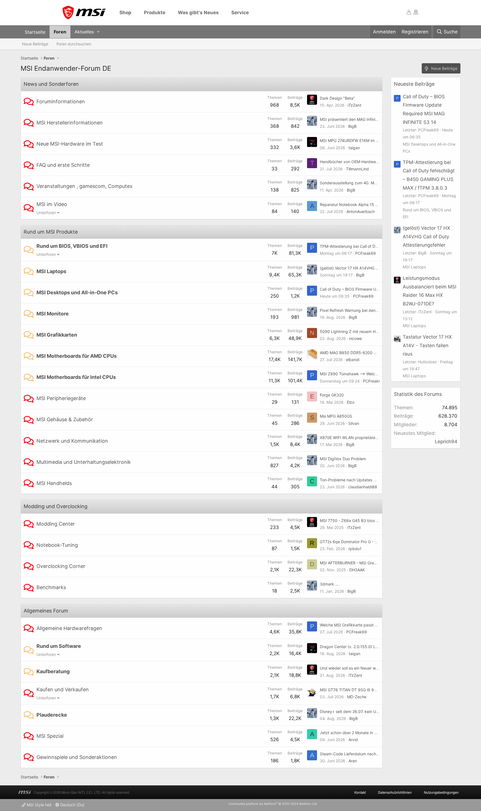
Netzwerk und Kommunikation (72, 441)
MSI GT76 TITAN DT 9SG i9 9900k (352, 689)
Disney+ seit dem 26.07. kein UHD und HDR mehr (364, 711)
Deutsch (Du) (71, 804)
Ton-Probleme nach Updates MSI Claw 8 (357, 479)
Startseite (35, 32)
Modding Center (55, 524)
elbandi (352, 359)
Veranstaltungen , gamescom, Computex (84, 186)
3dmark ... (329, 584)
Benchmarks (51, 587)
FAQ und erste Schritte (63, 165)
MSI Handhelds (54, 483)
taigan (354, 147)
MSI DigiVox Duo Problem (343, 458)
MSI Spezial (49, 736)
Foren (60, 32)
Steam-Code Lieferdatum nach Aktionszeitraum (363, 753)
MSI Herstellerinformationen (69, 123)
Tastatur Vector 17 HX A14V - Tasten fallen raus (427, 345)
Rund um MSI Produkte (51, 232)
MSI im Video (51, 204)
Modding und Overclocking (55, 506)
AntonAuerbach (361, 211)
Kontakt (360, 792)
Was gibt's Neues (198, 12)
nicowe (355, 338)
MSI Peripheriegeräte (61, 398)
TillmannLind (357, 168)
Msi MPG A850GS (336, 416)
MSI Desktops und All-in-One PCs (77, 292)
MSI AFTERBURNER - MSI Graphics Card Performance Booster (376, 562)
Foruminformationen (60, 101)
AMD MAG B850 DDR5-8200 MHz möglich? (359, 352)
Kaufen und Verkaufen (62, 689)
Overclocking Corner (60, 566)
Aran (353, 760)
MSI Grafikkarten (56, 335)
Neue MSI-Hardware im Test (69, 144)
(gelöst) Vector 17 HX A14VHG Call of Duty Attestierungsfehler (376, 268)
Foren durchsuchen (74, 43)
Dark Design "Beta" (337, 98)
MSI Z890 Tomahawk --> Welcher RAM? (356, 373)
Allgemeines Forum (46, 611)
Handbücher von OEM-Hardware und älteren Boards (367, 161)
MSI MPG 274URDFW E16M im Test (352, 140)
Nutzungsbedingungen (441, 792)
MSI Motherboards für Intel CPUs (76, 377)
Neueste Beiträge (414, 84)
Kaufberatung (53, 671)
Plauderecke (51, 715)
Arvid (353, 739)
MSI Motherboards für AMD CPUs (76, 356)
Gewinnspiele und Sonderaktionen (76, 757)
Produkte (154, 12)
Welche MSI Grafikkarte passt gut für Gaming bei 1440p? (372, 625)
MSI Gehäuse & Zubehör (64, 419)
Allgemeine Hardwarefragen (69, 628)
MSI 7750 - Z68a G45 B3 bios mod (352, 520)
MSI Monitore (52, 314)
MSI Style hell (38, 804)
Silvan (353, 423)
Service (240, 12)
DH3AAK (357, 569)
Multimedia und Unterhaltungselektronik (83, 462)
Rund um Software (58, 646)
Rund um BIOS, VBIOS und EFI (71, 246)
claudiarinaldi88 (362, 486)
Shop (125, 12)
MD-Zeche (356, 696)
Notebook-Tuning (57, 545)
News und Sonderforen (51, 84)
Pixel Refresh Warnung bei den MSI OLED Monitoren (367, 310)
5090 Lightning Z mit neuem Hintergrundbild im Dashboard (374, 331)
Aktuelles (84, 32)
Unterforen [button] (46, 212)
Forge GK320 (332, 395)
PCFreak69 (365, 253)
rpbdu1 (355, 548)
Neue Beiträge (35, 43)
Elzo (350, 402)
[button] (98, 32)
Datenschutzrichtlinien (395, 792)
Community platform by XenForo (273, 804)
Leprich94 (446, 441)
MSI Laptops (51, 271)
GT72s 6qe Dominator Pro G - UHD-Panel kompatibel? (369, 541)
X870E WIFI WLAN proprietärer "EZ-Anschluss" (362, 437)
